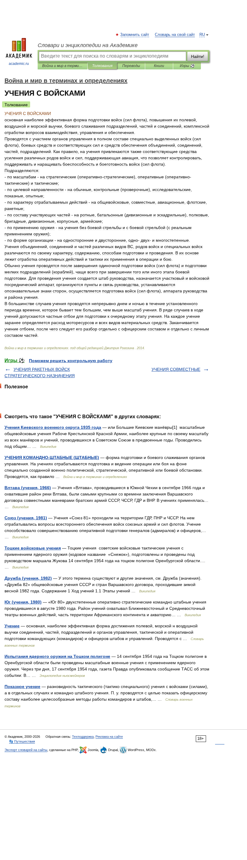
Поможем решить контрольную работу (70, 360)
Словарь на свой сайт (175, 35)
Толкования (102, 66)
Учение (12, 625)
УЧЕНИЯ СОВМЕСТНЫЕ (176, 369)
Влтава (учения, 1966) (28, 487)
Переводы (131, 66)
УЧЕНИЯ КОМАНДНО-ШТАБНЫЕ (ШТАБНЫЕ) (52, 457)
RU (202, 35)
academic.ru (19, 64)
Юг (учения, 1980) (23, 602)
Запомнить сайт (135, 35)
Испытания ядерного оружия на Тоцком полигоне (57, 656)
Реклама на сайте (109, 736)
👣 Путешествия (22, 741)
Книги (159, 66)
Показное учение (22, 686)
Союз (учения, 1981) (26, 517)
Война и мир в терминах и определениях (62, 66)
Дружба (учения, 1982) (28, 578)
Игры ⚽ (187, 66)
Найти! (197, 56)
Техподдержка (83, 736)
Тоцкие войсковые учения (33, 548)
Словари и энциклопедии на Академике (88, 45)
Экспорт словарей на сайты (26, 750)
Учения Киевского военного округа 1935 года (53, 427)
